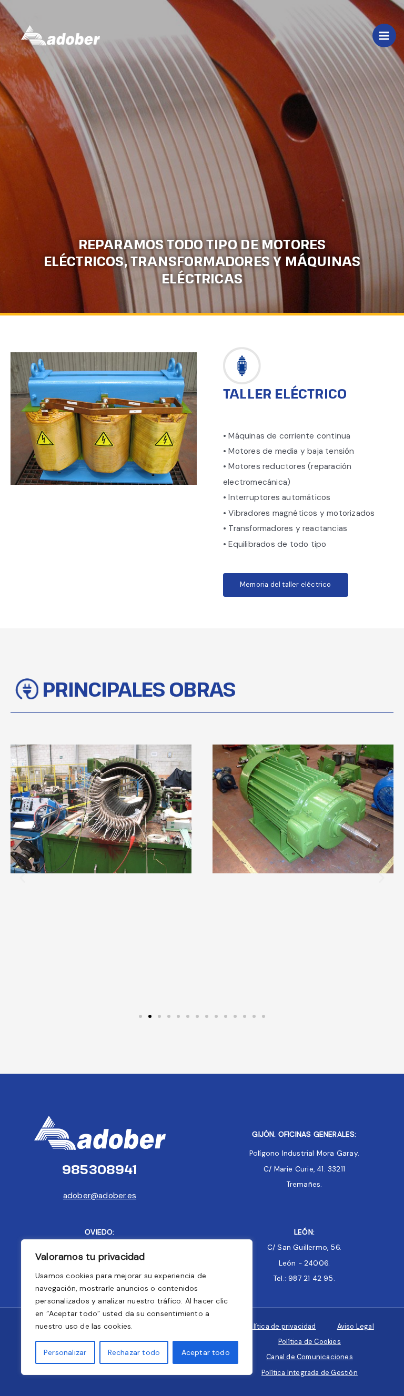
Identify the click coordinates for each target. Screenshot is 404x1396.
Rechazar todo (134, 1352)
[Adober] (60, 35)
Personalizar (65, 1352)
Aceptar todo (205, 1352)
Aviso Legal (355, 1326)
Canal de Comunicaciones (309, 1356)
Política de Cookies (309, 1341)
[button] (22, 877)
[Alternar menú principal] (384, 35)
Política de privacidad (280, 1326)
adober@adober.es (99, 1195)
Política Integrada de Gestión (309, 1372)
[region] (136, 1307)
